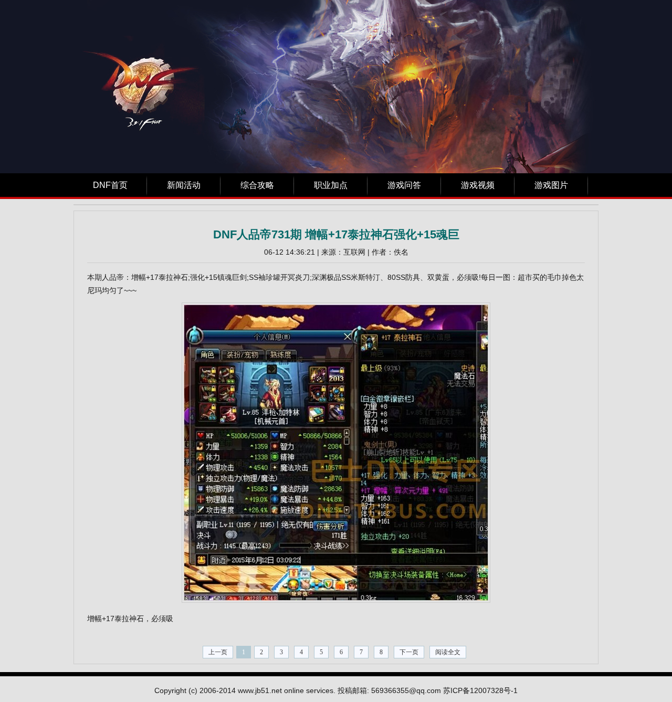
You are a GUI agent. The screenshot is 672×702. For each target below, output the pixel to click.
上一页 (217, 652)
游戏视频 (478, 185)
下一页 (409, 652)
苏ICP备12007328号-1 (480, 690)
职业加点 (331, 185)
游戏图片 (551, 185)
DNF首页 (110, 185)
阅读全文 (447, 652)
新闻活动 (184, 185)
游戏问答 (404, 185)
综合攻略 (257, 185)
